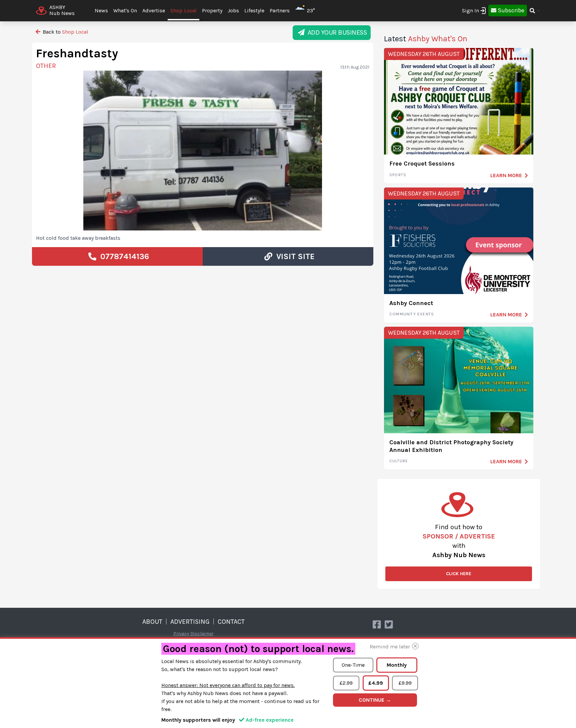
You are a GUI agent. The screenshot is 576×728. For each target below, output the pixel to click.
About (152, 621)
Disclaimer (202, 633)
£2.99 (346, 683)
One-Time (353, 665)
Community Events (411, 314)
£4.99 (375, 683)
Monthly (397, 665)
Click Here (458, 573)
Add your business (336, 32)
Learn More (506, 175)
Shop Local (183, 10)
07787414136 (122, 256)
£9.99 (405, 683)
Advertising (190, 621)
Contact (231, 621)
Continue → (375, 700)
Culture (398, 461)
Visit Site (293, 256)
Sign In (470, 10)
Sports (397, 175)
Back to (64, 32)
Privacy (181, 633)
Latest (425, 38)
